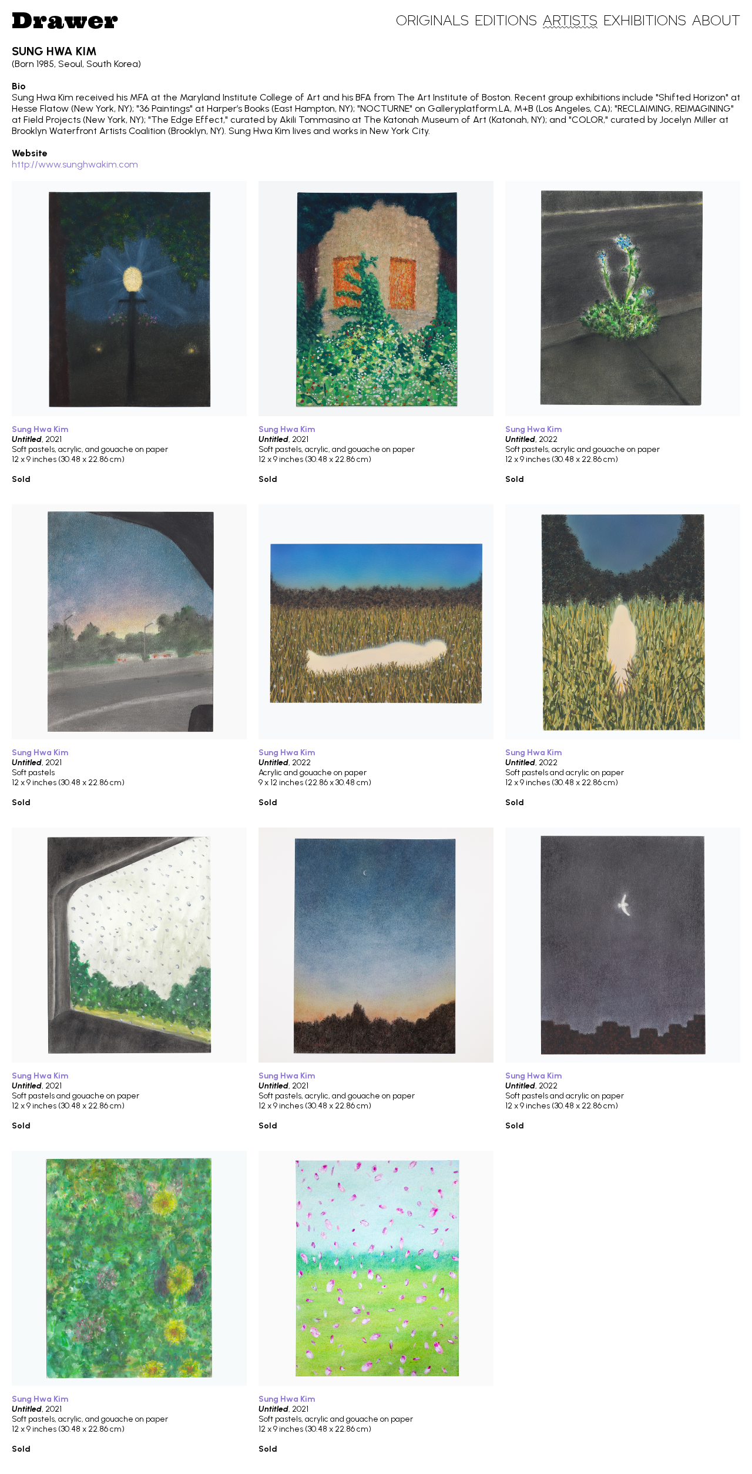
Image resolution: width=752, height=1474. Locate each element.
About (716, 20)
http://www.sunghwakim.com (75, 164)
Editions (506, 20)
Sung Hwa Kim (40, 429)
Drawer (65, 20)
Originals (432, 20)
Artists (570, 20)
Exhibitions (644, 20)
